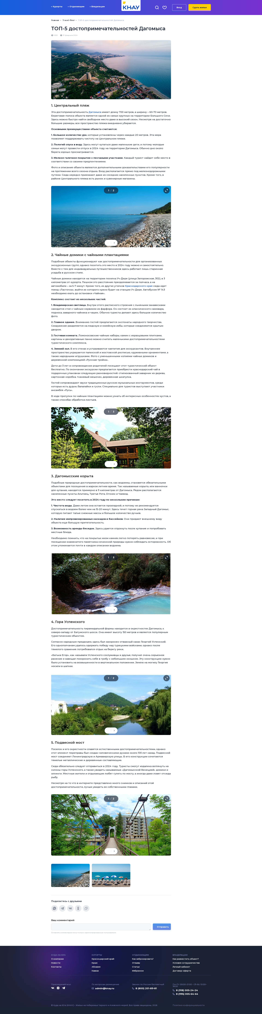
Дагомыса (95, 112)
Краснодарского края (139, 286)
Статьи (136, 967)
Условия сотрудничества (186, 963)
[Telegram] (62, 908)
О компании (57, 959)
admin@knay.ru (104, 988)
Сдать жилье (200, 7)
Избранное (138, 971)
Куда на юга (58, 955)
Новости (55, 963)
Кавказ (95, 971)
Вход (179, 7)
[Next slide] (114, 243)
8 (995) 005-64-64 (187, 994)
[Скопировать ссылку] (86, 908)
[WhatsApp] (54, 908)
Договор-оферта (182, 971)
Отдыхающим (76, 6)
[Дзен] (58, 988)
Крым (94, 963)
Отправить (163, 927)
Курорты (57, 6)
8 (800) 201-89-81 (146, 988)
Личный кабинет (181, 967)
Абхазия (96, 967)
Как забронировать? (143, 959)
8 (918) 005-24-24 (187, 990)
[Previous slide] (108, 243)
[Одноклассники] (78, 908)
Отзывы (136, 963)
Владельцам (98, 6)
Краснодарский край (103, 959)
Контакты (56, 967)
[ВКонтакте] (70, 908)
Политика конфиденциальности (189, 1005)
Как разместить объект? (186, 959)
